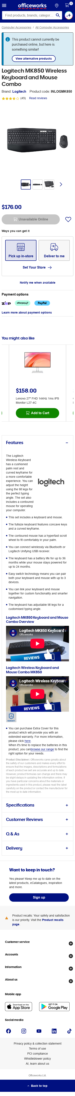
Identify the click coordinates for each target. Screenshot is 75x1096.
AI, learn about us (37, 1063)
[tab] (37, 442)
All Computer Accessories (52, 27)
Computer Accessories (16, 27)
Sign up (39, 897)
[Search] (58, 15)
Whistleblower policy (37, 1058)
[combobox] (32, 15)
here (28, 741)
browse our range (42, 749)
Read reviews (38, 98)
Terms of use (37, 1048)
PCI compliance (37, 1053)
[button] (4, 6)
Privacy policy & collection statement (37, 1043)
